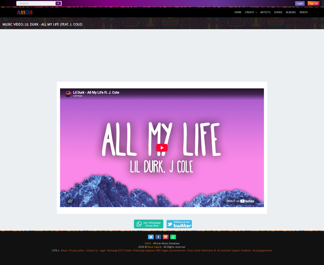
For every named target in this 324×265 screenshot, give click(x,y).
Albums (291, 12)
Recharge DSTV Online (119, 250)
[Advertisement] (162, 56)
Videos (303, 12)
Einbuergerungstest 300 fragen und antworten (159, 250)
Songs (278, 12)
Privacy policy (76, 250)
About (64, 250)
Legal (102, 250)
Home (238, 12)
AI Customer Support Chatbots (234, 250)
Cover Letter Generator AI (201, 250)
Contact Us (92, 250)
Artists (265, 12)
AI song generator (263, 250)
